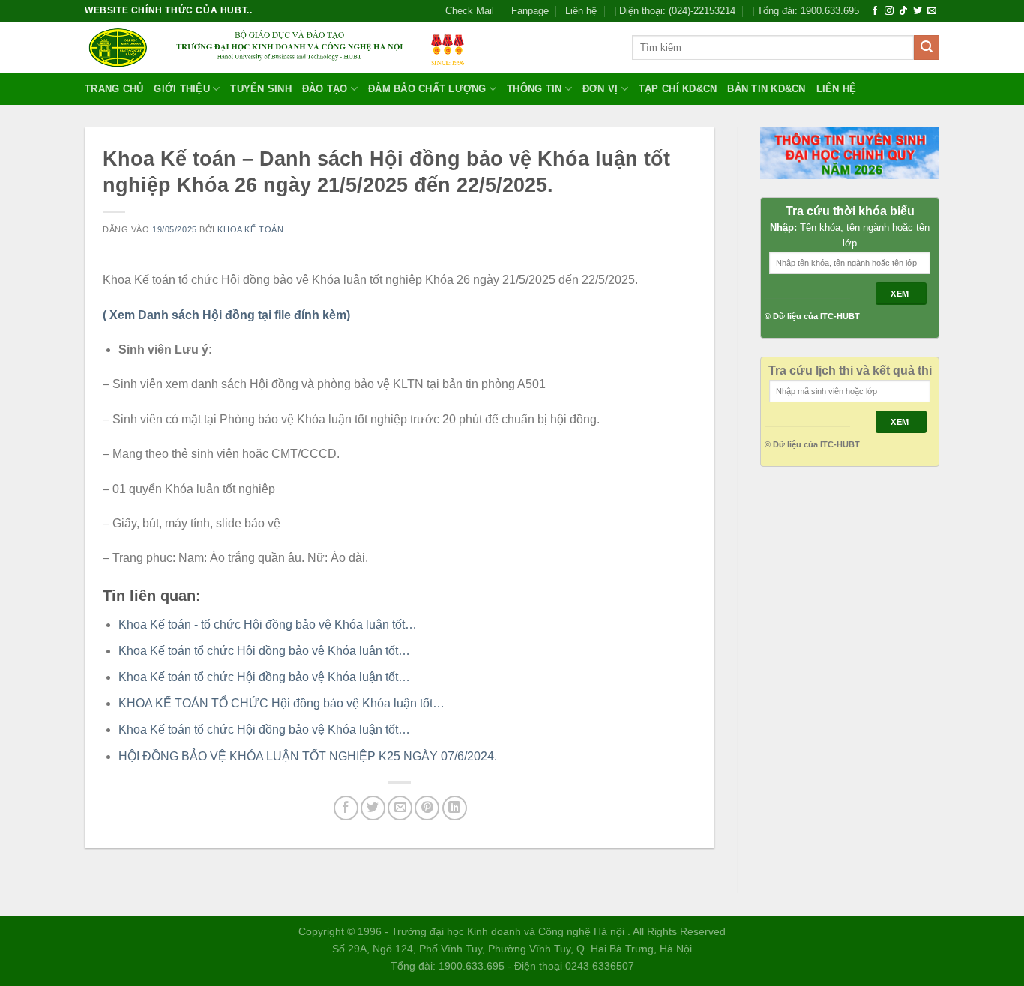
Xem (901, 293)
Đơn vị (600, 88)
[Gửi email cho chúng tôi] (931, 11)
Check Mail (469, 10)
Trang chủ (114, 88)
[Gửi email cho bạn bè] (400, 808)
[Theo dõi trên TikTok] (903, 11)
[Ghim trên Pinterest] (427, 808)
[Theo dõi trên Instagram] (889, 11)
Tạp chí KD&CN (678, 88)
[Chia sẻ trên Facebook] (346, 808)
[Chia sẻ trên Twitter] (373, 808)
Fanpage (530, 10)
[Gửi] (926, 48)
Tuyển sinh (261, 88)
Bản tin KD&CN (766, 88)
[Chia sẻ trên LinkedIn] (454, 808)
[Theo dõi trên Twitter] (917, 11)
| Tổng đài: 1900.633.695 (805, 10)
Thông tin (534, 88)
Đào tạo (325, 88)
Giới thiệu (182, 88)
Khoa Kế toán (250, 229)
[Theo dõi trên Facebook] (874, 11)
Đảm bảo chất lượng (427, 88)
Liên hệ (581, 10)
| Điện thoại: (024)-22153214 (674, 10)
